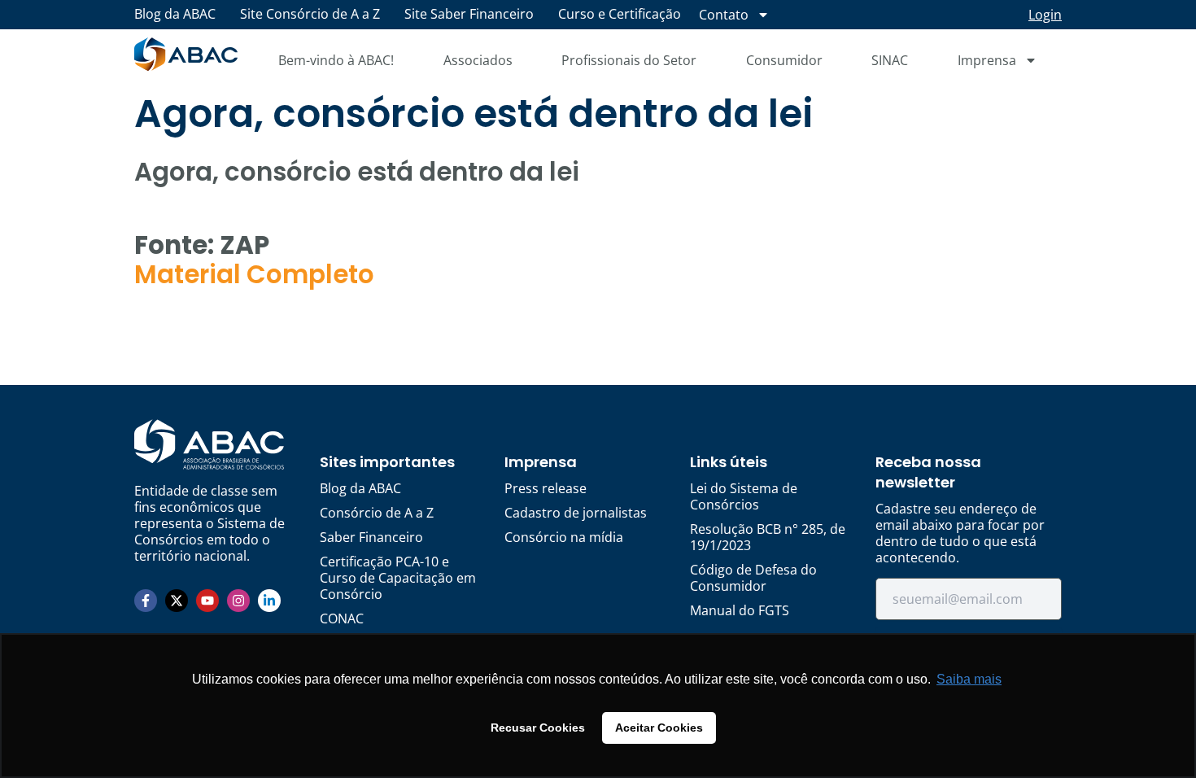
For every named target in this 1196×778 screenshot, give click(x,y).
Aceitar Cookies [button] (659, 727)
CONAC (342, 618)
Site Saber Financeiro (469, 14)
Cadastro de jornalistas (575, 513)
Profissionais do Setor (628, 60)
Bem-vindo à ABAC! (336, 60)
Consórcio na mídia (563, 537)
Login (1045, 15)
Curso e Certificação (619, 14)
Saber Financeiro (371, 537)
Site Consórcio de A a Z (310, 14)
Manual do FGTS (739, 610)
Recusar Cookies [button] (538, 727)
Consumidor (784, 60)
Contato (724, 15)
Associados (478, 60)
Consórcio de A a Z (377, 513)
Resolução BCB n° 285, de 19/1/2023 (767, 537)
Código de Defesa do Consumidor (753, 578)
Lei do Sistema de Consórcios (743, 496)
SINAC (889, 60)
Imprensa (987, 60)
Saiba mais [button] (969, 679)
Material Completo (254, 274)
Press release (545, 488)
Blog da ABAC (175, 14)
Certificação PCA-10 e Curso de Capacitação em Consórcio (398, 578)
